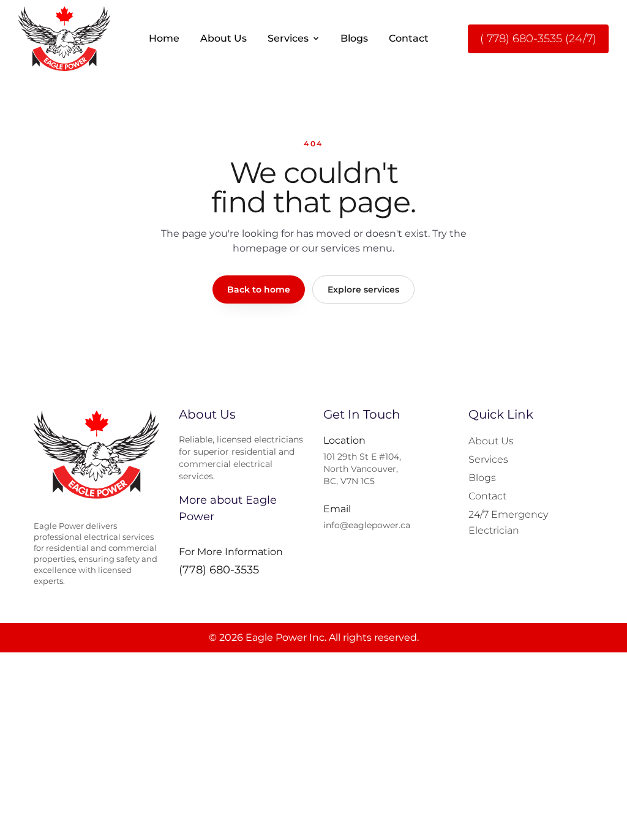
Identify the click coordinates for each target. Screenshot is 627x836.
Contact (409, 38)
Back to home (258, 289)
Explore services (363, 289)
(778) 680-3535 (219, 570)
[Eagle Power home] (64, 38)
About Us (223, 38)
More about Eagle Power (228, 508)
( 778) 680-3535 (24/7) (538, 38)
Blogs (354, 38)
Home (164, 38)
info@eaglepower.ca (366, 525)
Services (288, 38)
